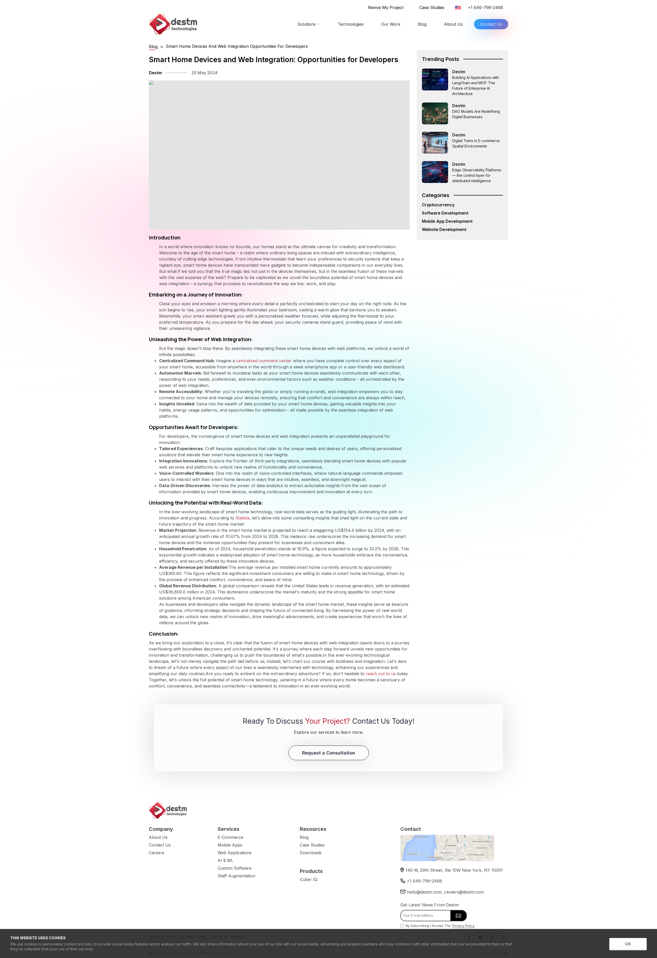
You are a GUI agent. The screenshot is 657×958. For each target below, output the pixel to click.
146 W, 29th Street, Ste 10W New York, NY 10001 (454, 870)
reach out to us (381, 673)
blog (153, 46)
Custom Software (235, 868)
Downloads (311, 852)
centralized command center (264, 360)
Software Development (445, 213)
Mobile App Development (447, 221)
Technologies (351, 24)
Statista (242, 517)
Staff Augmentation (236, 875)
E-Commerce (230, 837)
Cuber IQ (308, 879)
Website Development (444, 229)
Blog (422, 24)
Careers (156, 852)
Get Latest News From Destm (429, 904)
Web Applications (235, 852)
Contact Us (491, 24)
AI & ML (225, 860)
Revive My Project (385, 7)
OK (628, 943)
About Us (453, 24)
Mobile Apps (230, 845)
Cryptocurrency (438, 204)
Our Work (390, 24)
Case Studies (431, 7)
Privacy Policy (463, 926)
